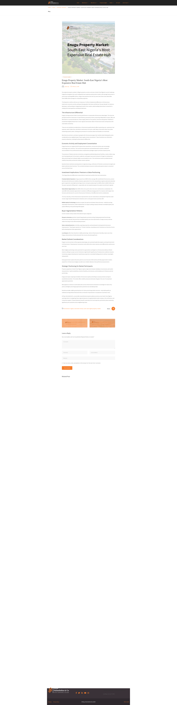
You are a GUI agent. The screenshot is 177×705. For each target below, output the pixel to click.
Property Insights (67, 77)
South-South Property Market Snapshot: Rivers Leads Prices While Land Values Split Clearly (85, 615)
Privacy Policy (56, 702)
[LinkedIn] (110, 305)
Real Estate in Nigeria (69, 308)
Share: (108, 308)
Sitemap (50, 702)
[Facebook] (106, 305)
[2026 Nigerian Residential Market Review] (88, 445)
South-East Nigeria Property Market (92, 308)
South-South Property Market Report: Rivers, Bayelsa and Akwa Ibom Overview (82, 565)
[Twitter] (108, 305)
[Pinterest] (113, 305)
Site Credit (126, 702)
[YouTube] (85, 693)
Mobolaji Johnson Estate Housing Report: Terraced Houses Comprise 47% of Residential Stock (86, 664)
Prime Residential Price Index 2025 (71, 515)
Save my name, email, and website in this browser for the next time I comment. (82, 363)
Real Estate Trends (78, 308)
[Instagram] (88, 693)
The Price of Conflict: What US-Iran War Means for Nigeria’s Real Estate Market (82, 416)
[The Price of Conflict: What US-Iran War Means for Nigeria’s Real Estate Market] (88, 395)
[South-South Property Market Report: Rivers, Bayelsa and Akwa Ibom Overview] (88, 545)
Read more (65, 424)
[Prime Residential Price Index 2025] (88, 495)
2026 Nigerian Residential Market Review (72, 465)
